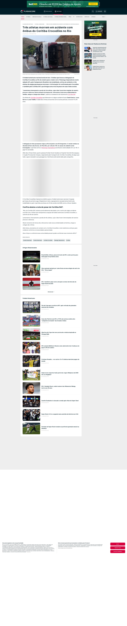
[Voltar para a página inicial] (29, 11)
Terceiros (28, 551)
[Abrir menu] (104, 11)
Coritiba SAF (71, 94)
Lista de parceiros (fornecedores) (65, 548)
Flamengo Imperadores (48, 148)
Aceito (117, 544)
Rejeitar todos (118, 547)
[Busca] (92, 11)
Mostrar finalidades (118, 551)
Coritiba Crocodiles (36, 97)
